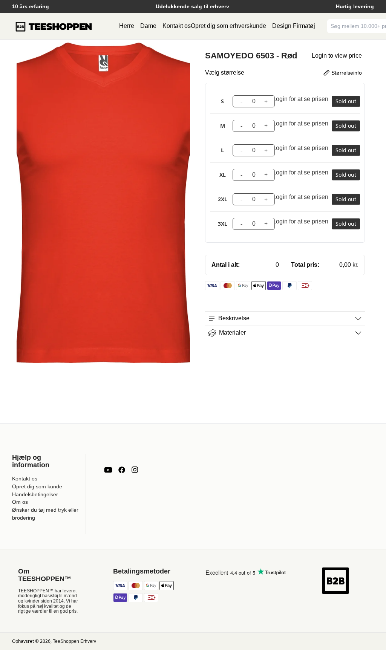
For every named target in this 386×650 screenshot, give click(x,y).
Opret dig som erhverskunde (228, 26)
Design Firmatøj (293, 26)
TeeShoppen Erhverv (74, 641)
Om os (20, 502)
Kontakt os (176, 26)
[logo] (53, 26)
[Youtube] (108, 470)
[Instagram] (134, 469)
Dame (148, 26)
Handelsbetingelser (35, 494)
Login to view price (337, 55)
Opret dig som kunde (37, 486)
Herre (126, 26)
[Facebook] (121, 469)
